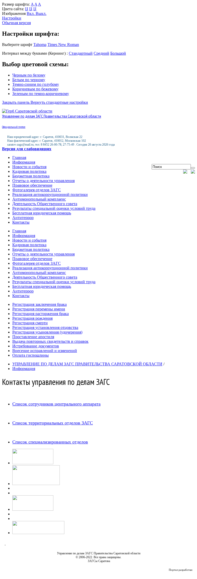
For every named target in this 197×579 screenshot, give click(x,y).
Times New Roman (63, 44)
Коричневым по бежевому (35, 89)
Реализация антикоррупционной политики (50, 194)
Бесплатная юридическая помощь (41, 213)
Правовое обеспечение (32, 185)
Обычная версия (16, 23)
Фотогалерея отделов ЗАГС (36, 190)
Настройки (11, 18)
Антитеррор (23, 217)
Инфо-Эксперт (183, 572)
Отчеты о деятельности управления (43, 180)
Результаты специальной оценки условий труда (53, 208)
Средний (101, 53)
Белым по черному (28, 80)
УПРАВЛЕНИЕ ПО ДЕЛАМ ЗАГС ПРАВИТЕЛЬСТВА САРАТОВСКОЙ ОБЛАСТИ (87, 364)
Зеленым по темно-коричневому (40, 93)
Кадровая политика (29, 171)
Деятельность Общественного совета (44, 204)
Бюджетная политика (31, 176)
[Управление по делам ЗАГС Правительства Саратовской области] (27, 111)
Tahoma (39, 44)
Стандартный (81, 53)
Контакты (20, 222)
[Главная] (186, 172)
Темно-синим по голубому (35, 84)
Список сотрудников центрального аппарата (56, 403)
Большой (118, 53)
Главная (19, 157)
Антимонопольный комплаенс (39, 199)
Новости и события (29, 167)
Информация (23, 162)
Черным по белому (28, 75)
